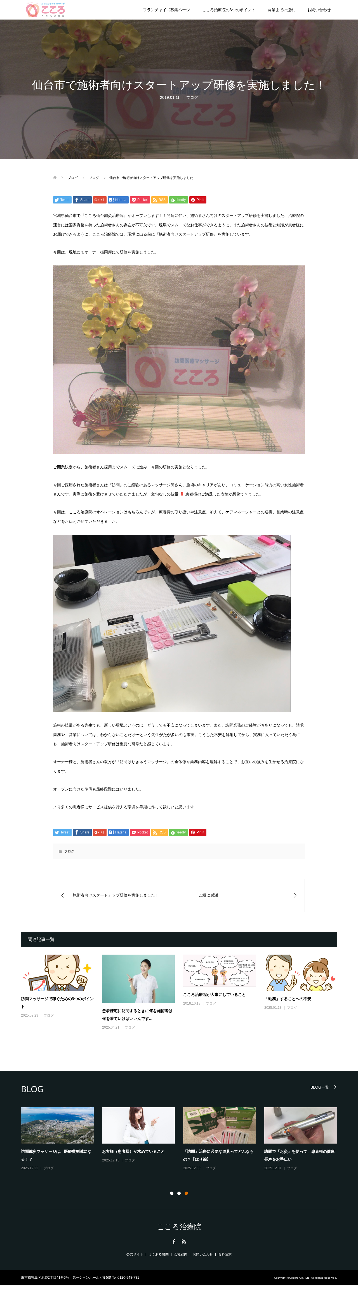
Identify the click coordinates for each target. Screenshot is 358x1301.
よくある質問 (159, 1254)
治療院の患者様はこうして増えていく (54, 1151)
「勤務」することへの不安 (287, 998)
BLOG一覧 (319, 1087)
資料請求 (225, 1254)
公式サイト (134, 1254)
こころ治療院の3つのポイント (228, 10)
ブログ (192, 97)
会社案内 (180, 1254)
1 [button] (171, 1193)
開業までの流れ (281, 10)
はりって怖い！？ (199, 1151)
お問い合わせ (319, 10)
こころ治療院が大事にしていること (214, 994)
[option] (183, 1141)
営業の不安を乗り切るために (127, 1156)
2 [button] (179, 1193)
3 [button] (186, 1193)
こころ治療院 (179, 1227)
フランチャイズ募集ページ (166, 10)
